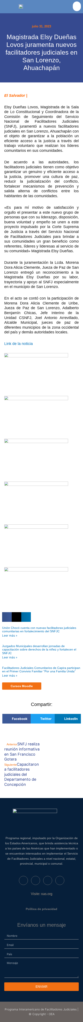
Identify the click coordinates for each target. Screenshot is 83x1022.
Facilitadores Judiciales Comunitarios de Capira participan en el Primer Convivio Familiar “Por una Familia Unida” (41, 669)
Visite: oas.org (41, 894)
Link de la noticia (19, 344)
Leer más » (9, 635)
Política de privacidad (41, 909)
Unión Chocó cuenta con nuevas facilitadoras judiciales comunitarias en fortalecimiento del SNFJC (39, 629)
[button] (77, 6)
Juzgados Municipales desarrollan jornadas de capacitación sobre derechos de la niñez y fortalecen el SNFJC (39, 649)
